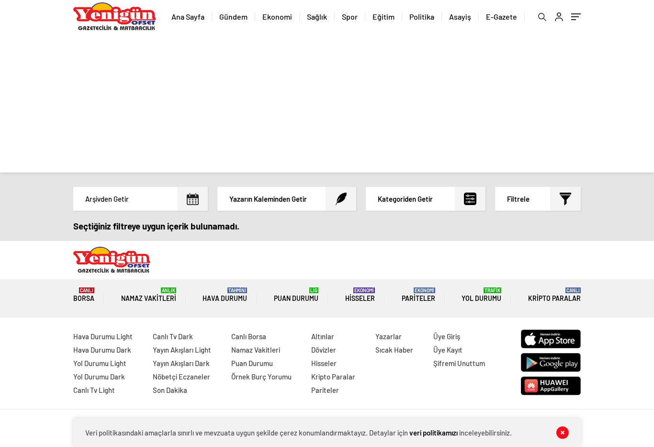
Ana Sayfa (187, 16)
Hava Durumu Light (103, 336)
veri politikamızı (433, 432)
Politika (421, 16)
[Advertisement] (327, 105)
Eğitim (383, 16)
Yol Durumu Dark (99, 376)
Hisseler (360, 294)
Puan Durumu (296, 294)
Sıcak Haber (394, 349)
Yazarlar (388, 336)
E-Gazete (501, 16)
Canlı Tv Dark (173, 336)
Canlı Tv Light (94, 390)
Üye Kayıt (447, 349)
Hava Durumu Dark (102, 349)
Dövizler (323, 349)
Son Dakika (170, 390)
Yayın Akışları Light (182, 349)
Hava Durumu (225, 294)
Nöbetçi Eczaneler (181, 376)
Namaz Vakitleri (148, 294)
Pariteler (418, 294)
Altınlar (322, 336)
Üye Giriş (446, 336)
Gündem (233, 16)
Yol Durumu (481, 294)
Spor (350, 16)
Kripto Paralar (554, 294)
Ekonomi (277, 16)
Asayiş (460, 16)
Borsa (83, 294)
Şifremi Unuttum (459, 363)
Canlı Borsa (248, 336)
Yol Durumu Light (99, 363)
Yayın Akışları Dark (181, 363)
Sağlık (317, 16)
